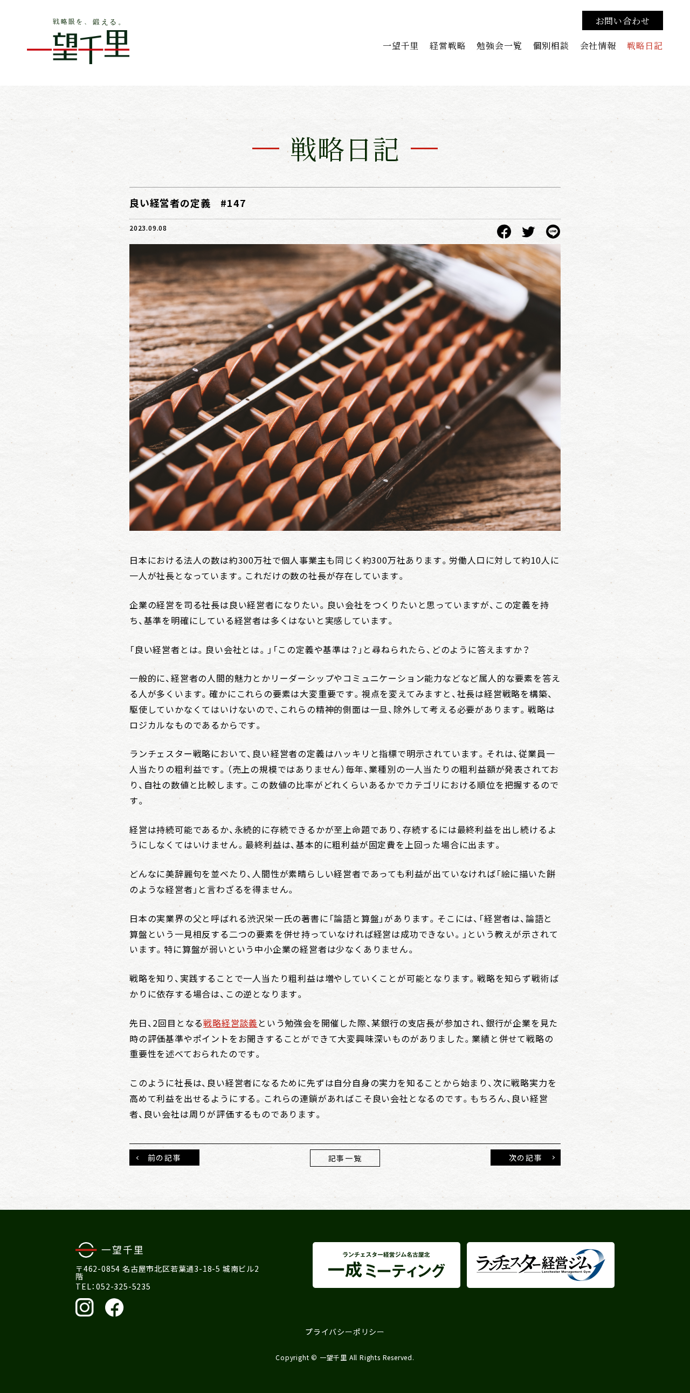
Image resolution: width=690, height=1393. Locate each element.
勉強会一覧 (499, 45)
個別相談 (551, 45)
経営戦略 (448, 45)
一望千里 (401, 45)
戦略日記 (645, 45)
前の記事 (164, 1157)
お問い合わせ (623, 20)
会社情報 (598, 45)
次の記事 (525, 1157)
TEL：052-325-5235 (113, 1286)
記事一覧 (345, 1158)
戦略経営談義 (230, 1022)
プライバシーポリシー (345, 1331)
